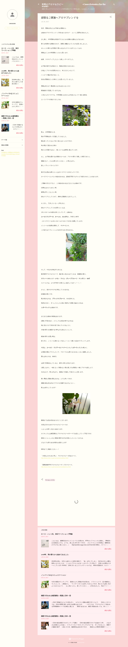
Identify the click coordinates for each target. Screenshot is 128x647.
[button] (111, 17)
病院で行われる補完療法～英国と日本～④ (56, 595)
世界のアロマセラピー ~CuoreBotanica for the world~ (74, 5)
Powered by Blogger (77, 639)
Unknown (12, 23)
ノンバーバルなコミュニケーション (53, 575)
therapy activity (50, 480)
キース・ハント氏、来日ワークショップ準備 (56, 534)
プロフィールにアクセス (12, 28)
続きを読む (108, 549)
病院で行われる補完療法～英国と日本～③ (56, 616)
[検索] (114, 4)
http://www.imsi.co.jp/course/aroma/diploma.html (56, 467)
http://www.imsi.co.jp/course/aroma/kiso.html (54, 458)
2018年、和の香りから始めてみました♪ (55, 554)
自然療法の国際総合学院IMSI (10, 152)
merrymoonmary (80, 642)
